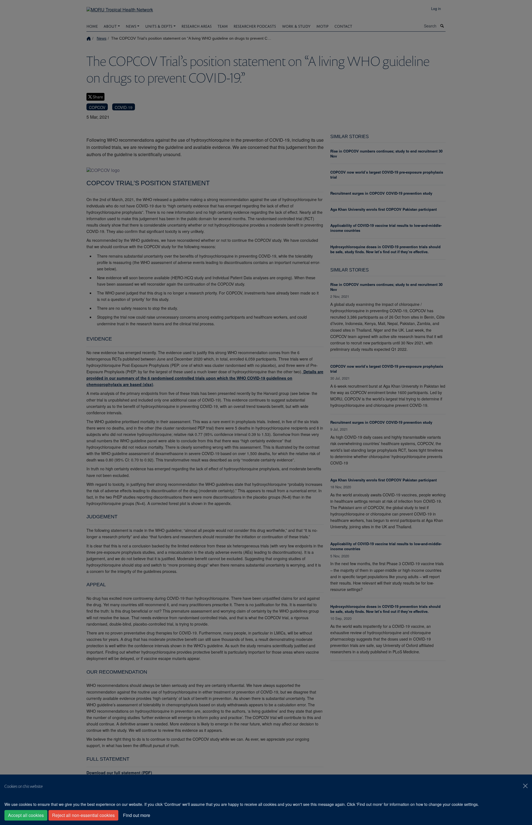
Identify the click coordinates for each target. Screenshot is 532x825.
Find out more (136, 815)
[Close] (525, 785)
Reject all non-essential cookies (83, 815)
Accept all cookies (26, 815)
